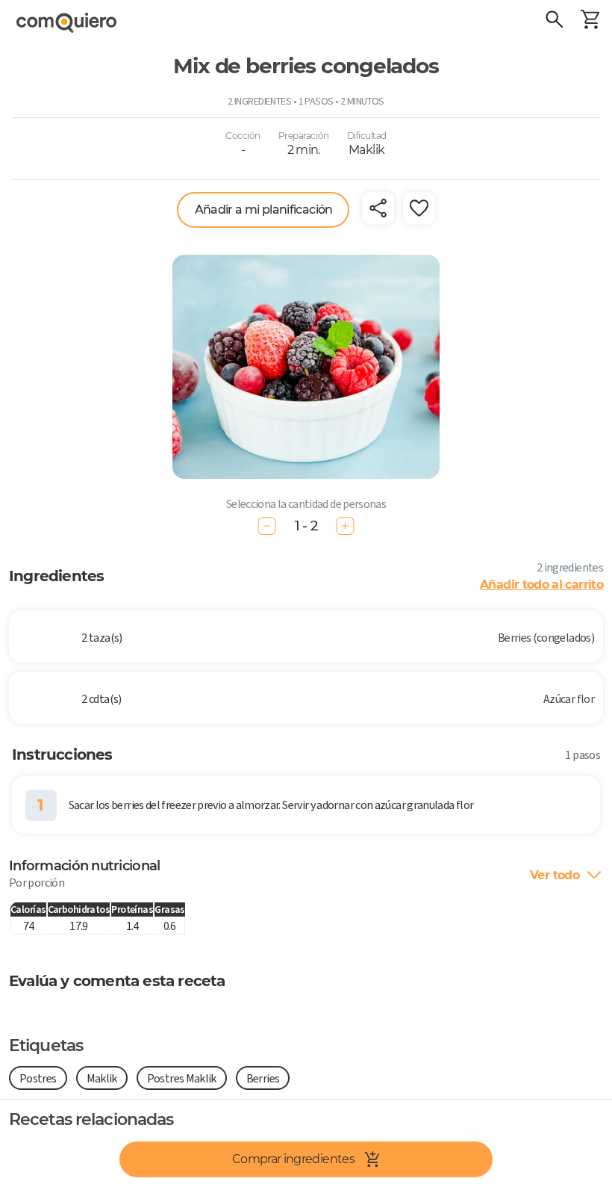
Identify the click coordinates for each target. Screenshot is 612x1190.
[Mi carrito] (589, 20)
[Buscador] (553, 20)
